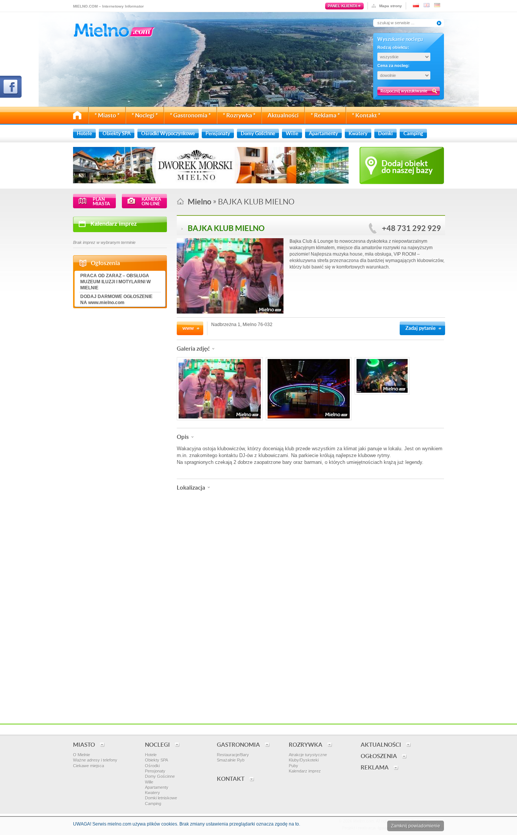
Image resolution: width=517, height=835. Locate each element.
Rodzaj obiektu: (393, 47)
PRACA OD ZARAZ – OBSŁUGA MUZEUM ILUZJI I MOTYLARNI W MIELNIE (115, 281)
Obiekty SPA (156, 760)
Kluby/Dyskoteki (304, 760)
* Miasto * (107, 115)
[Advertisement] (310, 665)
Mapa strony (390, 6)
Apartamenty (156, 787)
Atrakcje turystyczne (308, 754)
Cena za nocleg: (393, 65)
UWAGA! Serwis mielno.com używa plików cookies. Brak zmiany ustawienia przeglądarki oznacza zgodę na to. (186, 824)
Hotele (151, 754)
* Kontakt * (366, 115)
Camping (153, 803)
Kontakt (230, 779)
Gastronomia (238, 744)
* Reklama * (325, 115)
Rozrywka (305, 744)
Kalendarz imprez (113, 223)
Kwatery (152, 792)
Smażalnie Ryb (230, 760)
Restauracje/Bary (233, 754)
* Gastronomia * (190, 115)
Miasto (84, 744)
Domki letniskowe (161, 798)
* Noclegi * (145, 115)
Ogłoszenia (379, 756)
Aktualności (283, 115)
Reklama (375, 767)
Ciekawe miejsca (88, 765)
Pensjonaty (155, 771)
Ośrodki (152, 765)
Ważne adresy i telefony (95, 760)
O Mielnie (81, 754)
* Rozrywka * (239, 115)
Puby (293, 765)
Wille (149, 782)
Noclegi (157, 744)
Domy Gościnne (160, 776)
